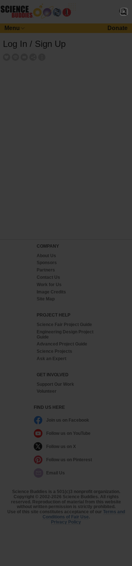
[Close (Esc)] (124, 12)
